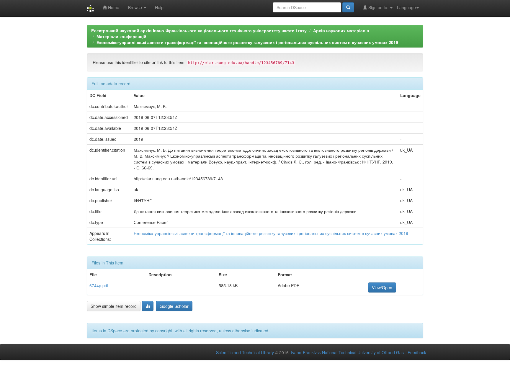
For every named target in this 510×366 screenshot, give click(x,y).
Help (159, 7)
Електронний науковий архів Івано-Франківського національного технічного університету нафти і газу (199, 30)
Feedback (417, 352)
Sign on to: (378, 7)
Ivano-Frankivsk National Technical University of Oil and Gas (347, 352)
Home (113, 7)
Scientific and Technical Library (245, 352)
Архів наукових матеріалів (341, 30)
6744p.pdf (98, 285)
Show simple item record (114, 306)
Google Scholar (174, 306)
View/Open (382, 287)
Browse (135, 7)
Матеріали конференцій (121, 36)
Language (406, 7)
